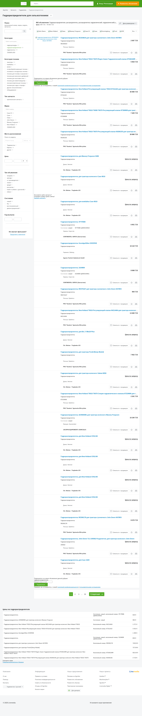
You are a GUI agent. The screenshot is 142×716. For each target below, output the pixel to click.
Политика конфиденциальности (45, 679)
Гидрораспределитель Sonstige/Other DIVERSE (79, 243)
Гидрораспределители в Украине (13, 662)
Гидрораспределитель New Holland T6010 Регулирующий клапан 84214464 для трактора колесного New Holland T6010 (42, 624)
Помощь (5, 679)
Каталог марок (39, 689)
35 (85, 594)
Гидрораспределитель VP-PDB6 (73, 222)
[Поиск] (32, 3)
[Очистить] (30, 29)
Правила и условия (41, 676)
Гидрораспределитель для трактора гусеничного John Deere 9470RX (26, 643)
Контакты (6, 683)
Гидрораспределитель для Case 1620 (75, 560)
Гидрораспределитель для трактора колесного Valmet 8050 (83, 373)
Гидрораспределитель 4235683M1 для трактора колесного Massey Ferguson (90, 415)
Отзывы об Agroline (41, 686)
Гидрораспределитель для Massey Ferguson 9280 (80, 156)
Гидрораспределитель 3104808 (73, 268)
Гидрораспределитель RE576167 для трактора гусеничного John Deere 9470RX (91, 289)
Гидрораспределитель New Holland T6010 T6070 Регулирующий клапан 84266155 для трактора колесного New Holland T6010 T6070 (46, 658)
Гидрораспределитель (11, 615)
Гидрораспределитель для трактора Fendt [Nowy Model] (82, 352)
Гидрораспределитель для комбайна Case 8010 (79, 201)
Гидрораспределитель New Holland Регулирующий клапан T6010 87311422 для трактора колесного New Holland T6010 (42, 628)
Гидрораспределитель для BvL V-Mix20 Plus (78, 331)
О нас (5, 676)
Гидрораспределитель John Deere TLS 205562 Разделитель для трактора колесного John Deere (97, 539)
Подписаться (41, 83)
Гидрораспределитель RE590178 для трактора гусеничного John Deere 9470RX (91, 517)
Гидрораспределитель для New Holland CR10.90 (79, 436)
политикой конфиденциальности (68, 85)
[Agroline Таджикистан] (10, 3)
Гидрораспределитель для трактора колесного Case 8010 (83, 176)
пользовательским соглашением (90, 85)
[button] (131, 52)
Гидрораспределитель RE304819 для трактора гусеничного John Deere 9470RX (91, 38)
